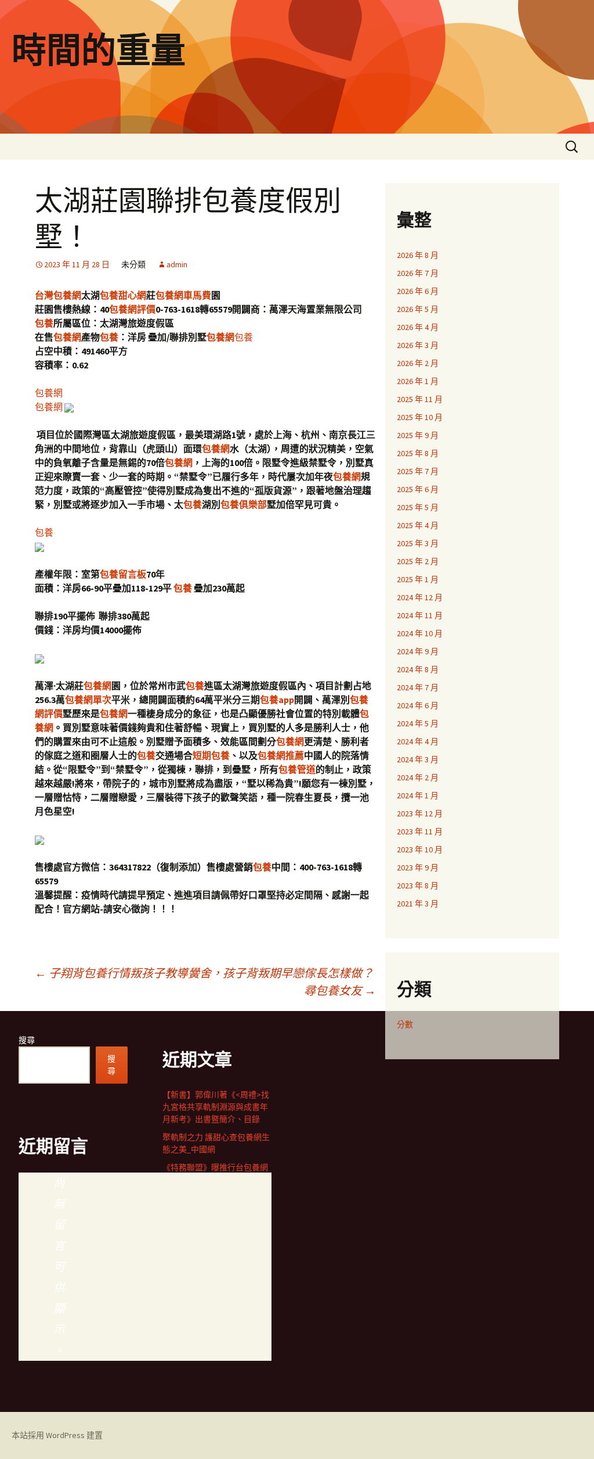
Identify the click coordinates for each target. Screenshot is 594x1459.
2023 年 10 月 (420, 849)
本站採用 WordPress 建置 (57, 1435)
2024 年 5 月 (418, 723)
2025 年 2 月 (418, 561)
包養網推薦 (281, 755)
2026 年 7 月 (418, 273)
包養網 (67, 337)
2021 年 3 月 (418, 903)
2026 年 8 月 (418, 255)
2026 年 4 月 (418, 327)
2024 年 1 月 (418, 795)
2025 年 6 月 (418, 489)
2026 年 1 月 (418, 381)
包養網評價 (132, 309)
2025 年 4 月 (418, 525)
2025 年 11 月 (420, 399)
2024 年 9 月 (418, 651)
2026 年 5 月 (418, 309)
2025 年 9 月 (418, 435)
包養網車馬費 (183, 295)
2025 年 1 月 (418, 579)
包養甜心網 (123, 295)
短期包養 (211, 755)
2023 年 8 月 (418, 885)
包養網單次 (88, 699)
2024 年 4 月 (418, 741)
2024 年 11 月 (420, 615)
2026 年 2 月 (418, 363)
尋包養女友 (340, 990)
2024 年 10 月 (420, 633)
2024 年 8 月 (418, 669)
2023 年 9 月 (418, 867)
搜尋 (27, 1040)
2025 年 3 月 (418, 543)
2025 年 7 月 (418, 471)
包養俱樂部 (243, 504)
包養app (277, 699)
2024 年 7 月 (418, 687)
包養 (44, 323)
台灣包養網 (58, 295)
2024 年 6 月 (418, 705)
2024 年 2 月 (418, 777)
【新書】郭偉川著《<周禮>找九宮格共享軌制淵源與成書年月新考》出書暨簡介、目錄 (215, 1106)
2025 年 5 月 (418, 507)
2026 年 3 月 (418, 345)
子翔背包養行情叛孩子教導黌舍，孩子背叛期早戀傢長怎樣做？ (204, 973)
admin (176, 264)
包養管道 (297, 769)
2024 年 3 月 (418, 759)
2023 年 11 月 (420, 831)
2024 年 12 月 (420, 597)
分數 (405, 1024)
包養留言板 (123, 574)
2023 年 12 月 (420, 813)
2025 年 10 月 (420, 417)
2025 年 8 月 (418, 453)
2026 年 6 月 (418, 291)
